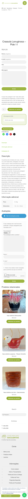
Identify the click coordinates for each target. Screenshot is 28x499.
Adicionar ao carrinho (15, 109)
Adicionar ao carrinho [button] (14, 321)
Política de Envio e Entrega (15, 474)
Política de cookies (9, 493)
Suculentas (9, 8)
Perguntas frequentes (14, 480)
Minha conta (7, 452)
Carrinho (6, 457)
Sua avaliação (8, 231)
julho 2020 (5, 428)
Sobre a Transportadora (15, 472)
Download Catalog (7, 129)
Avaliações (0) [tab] (5, 151)
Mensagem (5, 70)
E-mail (6, 59)
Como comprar (15, 469)
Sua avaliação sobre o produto (12, 234)
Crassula (15, 8)
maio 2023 (5, 425)
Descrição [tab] (4, 142)
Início (4, 8)
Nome (6, 54)
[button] (24, 495)
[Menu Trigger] (25, 3)
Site (3, 64)
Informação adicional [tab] (7, 147)
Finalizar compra (8, 454)
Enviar (14, 89)
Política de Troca (15, 477)
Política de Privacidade (15, 483)
